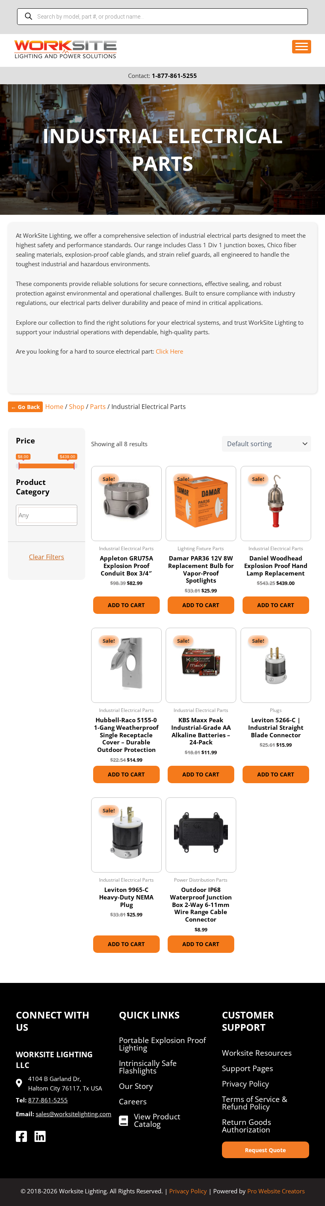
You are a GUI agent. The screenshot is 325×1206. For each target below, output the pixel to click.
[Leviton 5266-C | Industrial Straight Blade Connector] (276, 663)
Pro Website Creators (276, 1191)
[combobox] (46, 515)
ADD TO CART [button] (126, 605)
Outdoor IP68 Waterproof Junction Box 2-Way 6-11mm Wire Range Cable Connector (201, 905)
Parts (98, 406)
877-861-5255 (48, 1100)
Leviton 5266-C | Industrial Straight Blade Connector (276, 727)
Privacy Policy (188, 1191)
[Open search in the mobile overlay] (162, 16)
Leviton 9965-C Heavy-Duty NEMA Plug (126, 897)
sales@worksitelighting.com (73, 1114)
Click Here (169, 351)
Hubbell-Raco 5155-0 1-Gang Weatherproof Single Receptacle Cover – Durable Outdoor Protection (126, 735)
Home (54, 406)
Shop (76, 406)
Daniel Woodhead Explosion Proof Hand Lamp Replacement (276, 565)
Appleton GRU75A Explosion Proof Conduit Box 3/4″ (126, 565)
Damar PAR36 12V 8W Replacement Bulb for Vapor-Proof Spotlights (201, 569)
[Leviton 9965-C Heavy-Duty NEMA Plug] (126, 833)
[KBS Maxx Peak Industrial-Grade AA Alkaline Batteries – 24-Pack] (201, 663)
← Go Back (25, 407)
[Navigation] (301, 46)
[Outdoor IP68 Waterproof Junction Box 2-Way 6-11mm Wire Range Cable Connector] (201, 833)
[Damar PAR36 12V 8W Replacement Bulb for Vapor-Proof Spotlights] (201, 501)
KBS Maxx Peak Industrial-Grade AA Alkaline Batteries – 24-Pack (201, 731)
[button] (265, 1150)
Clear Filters (46, 557)
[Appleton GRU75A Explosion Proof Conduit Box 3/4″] (126, 501)
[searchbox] (51, 515)
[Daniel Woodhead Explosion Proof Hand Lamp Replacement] (276, 501)
